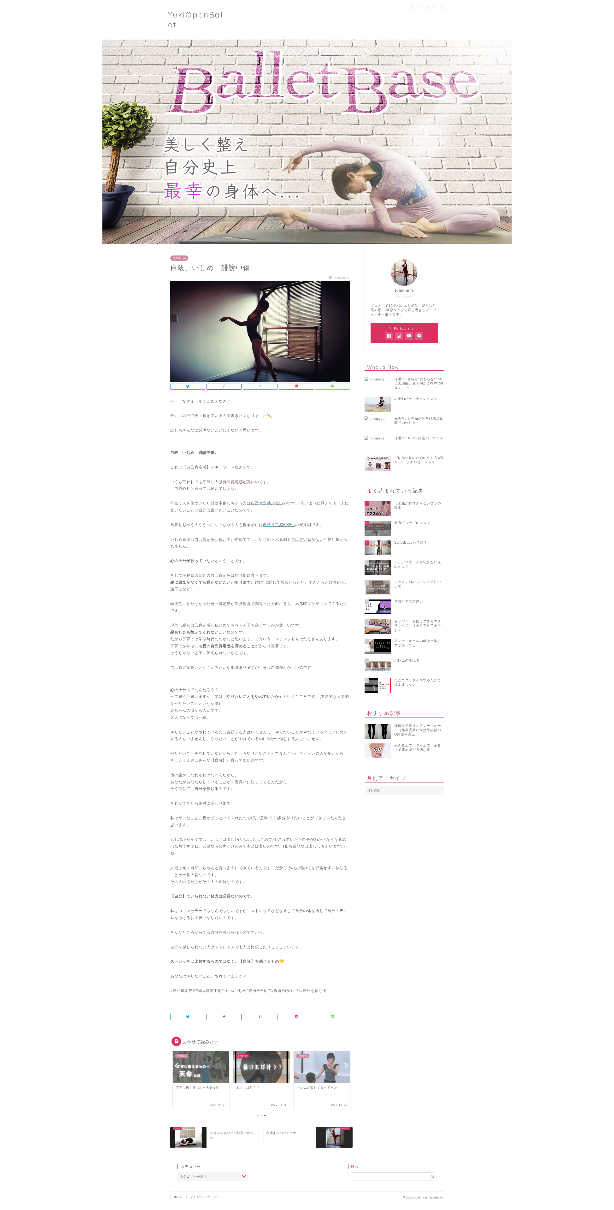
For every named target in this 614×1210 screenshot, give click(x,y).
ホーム (178, 1196)
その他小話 (179, 258)
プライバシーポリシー (204, 1196)
